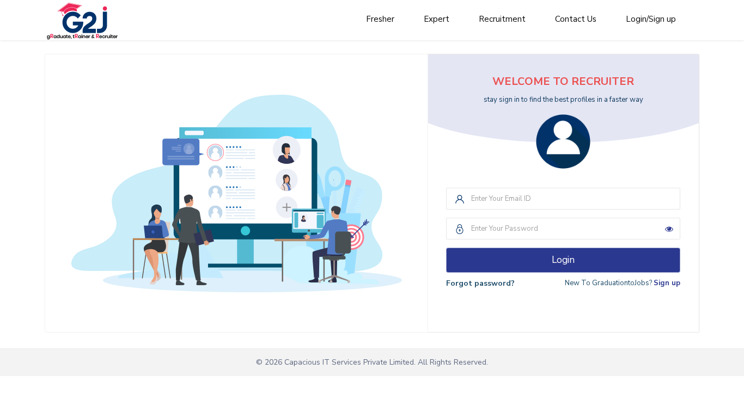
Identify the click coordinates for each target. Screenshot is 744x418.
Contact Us (575, 19)
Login (563, 260)
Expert (436, 19)
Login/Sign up (651, 19)
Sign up (667, 283)
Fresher (380, 19)
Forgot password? (480, 283)
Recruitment (502, 19)
